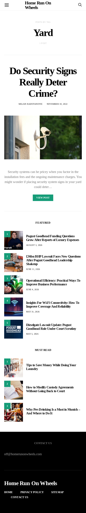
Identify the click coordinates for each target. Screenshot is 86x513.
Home (8, 492)
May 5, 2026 (32, 334)
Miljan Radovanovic (31, 104)
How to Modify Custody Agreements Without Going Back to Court (50, 389)
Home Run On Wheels (30, 483)
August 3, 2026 (34, 245)
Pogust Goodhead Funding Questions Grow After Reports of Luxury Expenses (52, 238)
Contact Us (19, 497)
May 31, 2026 (32, 312)
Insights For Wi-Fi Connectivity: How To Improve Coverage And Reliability (52, 304)
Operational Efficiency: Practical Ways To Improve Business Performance (53, 282)
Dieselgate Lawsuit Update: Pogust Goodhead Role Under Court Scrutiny (51, 326)
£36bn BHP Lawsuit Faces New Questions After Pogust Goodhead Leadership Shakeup (53, 260)
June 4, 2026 (32, 289)
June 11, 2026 (33, 269)
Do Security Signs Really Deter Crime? (43, 82)
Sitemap (57, 492)
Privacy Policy (32, 492)
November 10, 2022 (57, 104)
